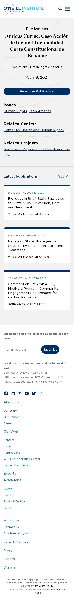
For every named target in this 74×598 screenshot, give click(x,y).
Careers (9, 423)
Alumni (8, 488)
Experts (10, 473)
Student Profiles (15, 501)
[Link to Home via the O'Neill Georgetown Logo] (24, 13)
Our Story (10, 410)
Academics (12, 480)
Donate (10, 567)
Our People (11, 416)
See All (64, 176)
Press (8, 550)
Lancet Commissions (17, 465)
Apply (8, 507)
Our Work (11, 431)
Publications (12, 452)
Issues (7, 446)
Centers (9, 439)
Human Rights (15, 111)
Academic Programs (17, 533)
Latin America (40, 111)
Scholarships (12, 520)
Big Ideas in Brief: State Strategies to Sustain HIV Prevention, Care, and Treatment (36, 203)
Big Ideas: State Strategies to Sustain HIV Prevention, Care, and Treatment (35, 246)
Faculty (9, 495)
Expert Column (16, 542)
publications (37, 29)
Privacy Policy (44, 585)
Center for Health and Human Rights (34, 130)
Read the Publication (37, 91)
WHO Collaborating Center (22, 458)
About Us (11, 402)
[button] (60, 9)
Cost (7, 514)
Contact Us (11, 526)
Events (9, 559)
